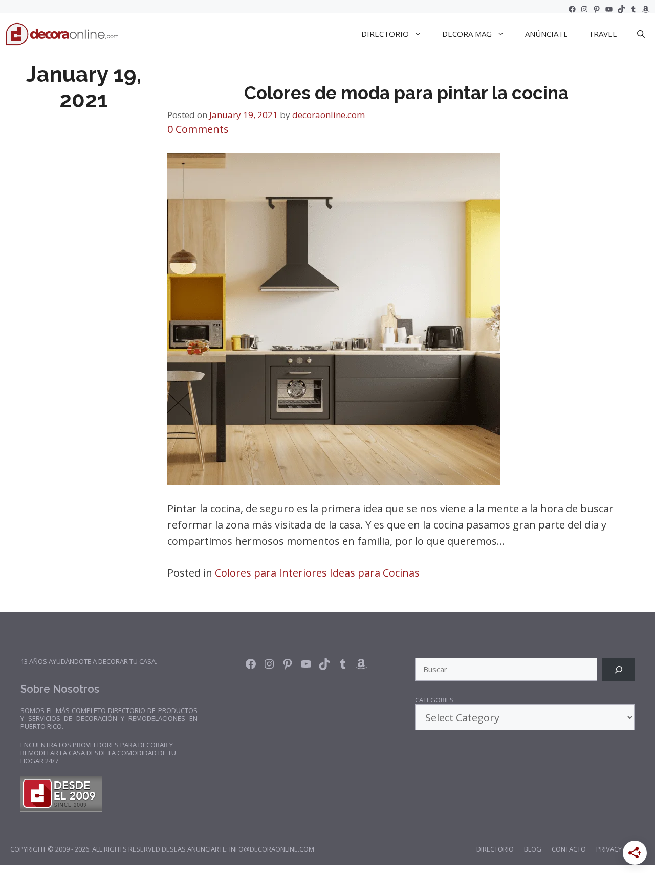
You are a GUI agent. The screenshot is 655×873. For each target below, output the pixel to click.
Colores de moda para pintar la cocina (406, 92)
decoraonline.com (328, 115)
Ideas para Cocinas (375, 573)
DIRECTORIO (385, 34)
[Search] (618, 669)
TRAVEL (602, 34)
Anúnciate (546, 34)
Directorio (495, 849)
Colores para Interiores (271, 573)
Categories (434, 700)
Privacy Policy (620, 849)
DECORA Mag (467, 34)
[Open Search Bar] (641, 33)
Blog (532, 849)
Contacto (569, 849)
